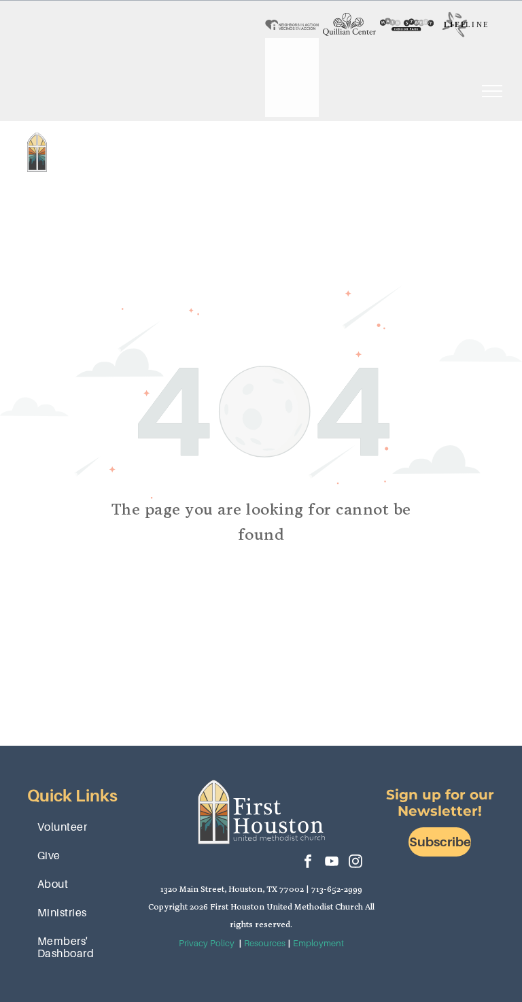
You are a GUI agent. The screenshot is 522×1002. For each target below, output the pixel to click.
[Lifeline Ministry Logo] (464, 24)
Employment (318, 943)
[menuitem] (164, 138)
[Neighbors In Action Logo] (292, 24)
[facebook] (308, 863)
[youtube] (331, 863)
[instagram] (355, 863)
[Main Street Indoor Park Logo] (407, 24)
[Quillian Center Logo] (350, 24)
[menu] (492, 91)
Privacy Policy (206, 943)
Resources (264, 943)
